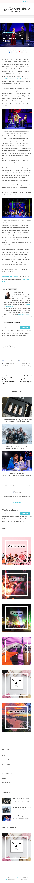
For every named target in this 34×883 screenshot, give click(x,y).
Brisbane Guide (6, 782)
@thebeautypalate (23, 314)
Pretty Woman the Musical (10, 276)
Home (4, 778)
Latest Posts (12, 289)
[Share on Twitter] (28, 40)
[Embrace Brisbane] (17, 9)
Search (4, 528)
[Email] (28, 44)
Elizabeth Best (9, 44)
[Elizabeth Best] (7, 298)
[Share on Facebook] (28, 37)
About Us (4, 755)
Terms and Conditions (8, 760)
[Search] (31, 1)
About (5, 289)
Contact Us (5, 769)
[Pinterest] (28, 42)
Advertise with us (7, 773)
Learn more (17, 502)
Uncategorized (8, 32)
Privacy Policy (6, 764)
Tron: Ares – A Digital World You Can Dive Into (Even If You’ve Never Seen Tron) (8, 380)
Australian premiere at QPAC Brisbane (13, 79)
